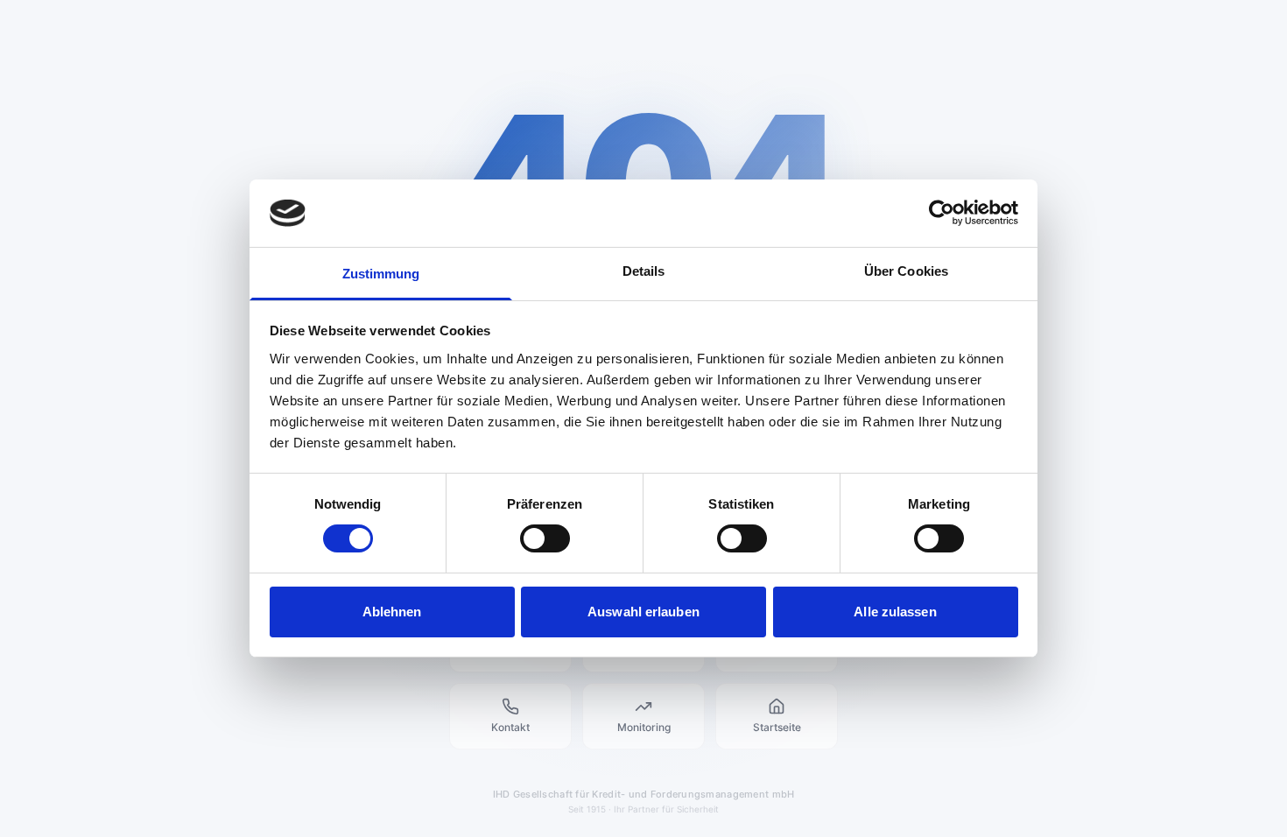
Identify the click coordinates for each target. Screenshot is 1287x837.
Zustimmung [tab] (381, 273)
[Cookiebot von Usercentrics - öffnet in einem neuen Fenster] (941, 213)
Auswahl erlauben (643, 611)
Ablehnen (392, 611)
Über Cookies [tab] (906, 271)
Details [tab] (643, 271)
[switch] (545, 538)
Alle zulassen (895, 611)
